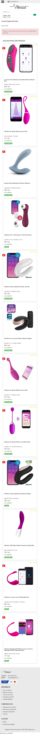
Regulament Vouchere (9, 707)
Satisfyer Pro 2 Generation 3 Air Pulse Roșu (18, 235)
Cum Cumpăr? (7, 690)
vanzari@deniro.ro (13, 677)
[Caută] (37, 12)
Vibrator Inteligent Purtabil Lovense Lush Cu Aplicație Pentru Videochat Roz (18, 649)
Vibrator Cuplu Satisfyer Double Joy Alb (16, 286)
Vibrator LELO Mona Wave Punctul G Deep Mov (19, 545)
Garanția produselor (9, 711)
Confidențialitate (7, 699)
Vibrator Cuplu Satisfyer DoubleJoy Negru (17, 493)
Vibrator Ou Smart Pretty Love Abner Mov (17, 442)
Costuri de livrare (8, 694)
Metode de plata (7, 692)
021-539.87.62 (14, 1)
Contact (5, 714)
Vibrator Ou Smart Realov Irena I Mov (16, 390)
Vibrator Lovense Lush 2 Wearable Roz (16, 597)
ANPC (4, 722)
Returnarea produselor (9, 709)
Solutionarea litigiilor (9, 724)
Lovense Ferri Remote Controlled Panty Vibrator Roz (19, 80)
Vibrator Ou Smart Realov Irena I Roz (15, 131)
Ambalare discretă (8, 697)
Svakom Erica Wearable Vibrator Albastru (17, 183)
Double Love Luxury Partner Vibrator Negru (18, 338)
